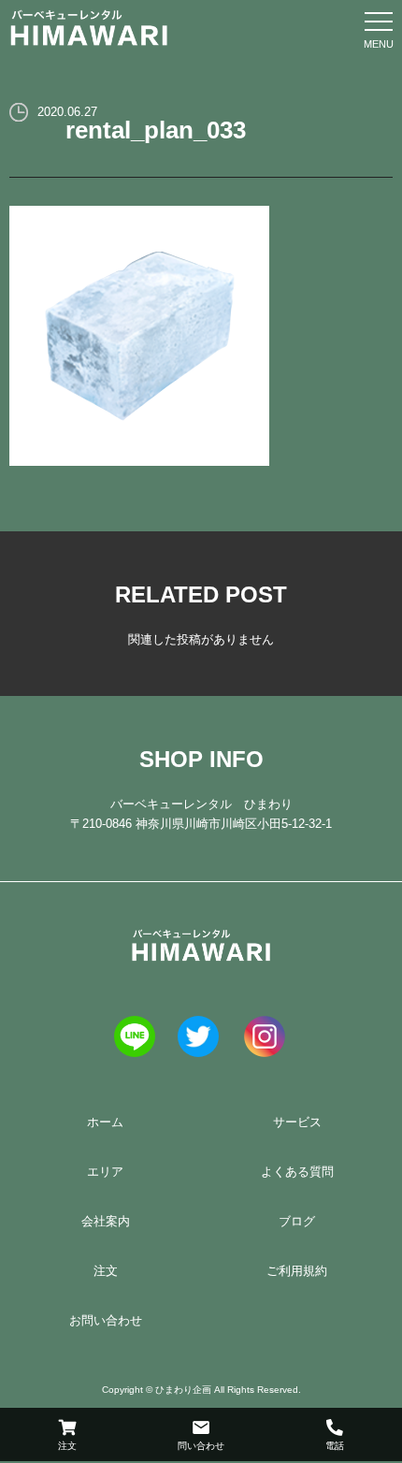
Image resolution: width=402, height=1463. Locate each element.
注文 (67, 1446)
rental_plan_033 (155, 130)
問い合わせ (201, 1446)
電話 (334, 1446)
